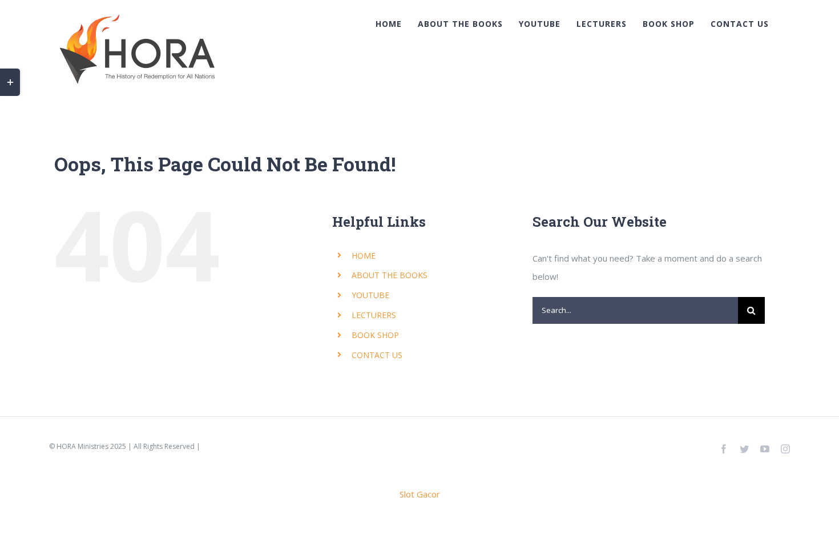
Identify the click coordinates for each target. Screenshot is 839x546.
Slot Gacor (420, 494)
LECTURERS (374, 315)
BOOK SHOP (375, 335)
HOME (364, 255)
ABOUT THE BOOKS (389, 275)
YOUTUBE (370, 295)
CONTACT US (377, 355)
